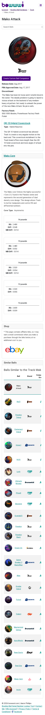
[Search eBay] (15, 350)
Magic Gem (18, 679)
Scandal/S (18, 516)
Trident (18, 614)
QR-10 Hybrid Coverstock (17, 123)
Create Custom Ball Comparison (16, 78)
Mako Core (9, 155)
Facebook (18, 712)
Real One (18, 666)
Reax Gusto (18, 653)
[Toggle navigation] (40, 5)
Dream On (18, 548)
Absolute (18, 504)
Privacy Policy (25, 709)
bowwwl (5, 10)
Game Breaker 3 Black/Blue (18, 562)
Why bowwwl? (12, 709)
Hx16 (18, 460)
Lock (18, 472)
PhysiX (18, 493)
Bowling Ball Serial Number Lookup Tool (18, 706)
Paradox (18, 527)
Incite (18, 690)
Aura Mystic (18, 641)
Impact (18, 445)
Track (32, 10)
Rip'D (18, 402)
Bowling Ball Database (18, 10)
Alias (18, 576)
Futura (18, 600)
